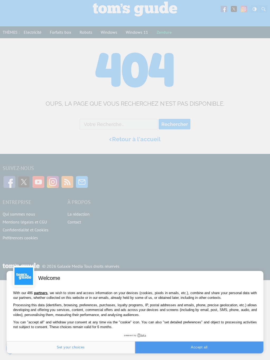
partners (40, 293)
